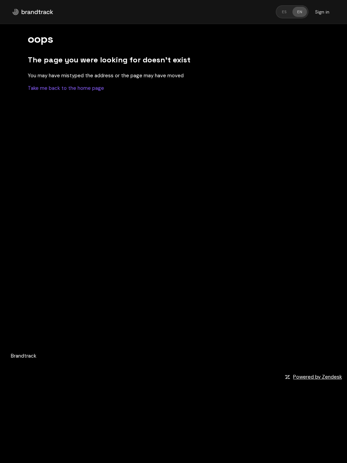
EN (299, 12)
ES (284, 12)
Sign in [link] (322, 12)
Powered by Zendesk (317, 377)
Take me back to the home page (66, 88)
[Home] (33, 12)
